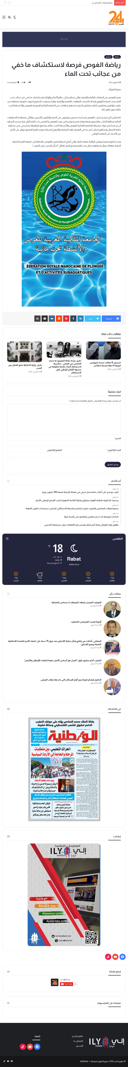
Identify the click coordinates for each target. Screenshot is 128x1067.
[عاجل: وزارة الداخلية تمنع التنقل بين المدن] (24, 351)
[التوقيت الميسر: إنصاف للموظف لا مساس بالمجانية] (112, 609)
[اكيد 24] (116, 17)
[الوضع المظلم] (14, 18)
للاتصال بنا (78, 1041)
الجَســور (79, 1046)
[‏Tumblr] (73, 318)
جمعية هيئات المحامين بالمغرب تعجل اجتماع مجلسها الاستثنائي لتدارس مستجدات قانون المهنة (73, 3)
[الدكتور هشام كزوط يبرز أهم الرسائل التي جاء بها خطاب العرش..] (112, 686)
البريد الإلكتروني (113, 450)
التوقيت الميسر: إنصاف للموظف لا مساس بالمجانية (76, 602)
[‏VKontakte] (52, 318)
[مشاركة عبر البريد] (45, 318)
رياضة (117, 57)
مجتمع (108, 57)
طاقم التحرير (77, 1036)
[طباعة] (37, 318)
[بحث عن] (9, 18)
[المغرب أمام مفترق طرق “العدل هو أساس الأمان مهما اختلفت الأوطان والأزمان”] (112, 667)
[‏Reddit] (59, 318)
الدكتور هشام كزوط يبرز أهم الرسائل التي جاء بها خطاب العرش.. (70, 679)
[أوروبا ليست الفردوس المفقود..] (112, 628)
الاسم (117, 438)
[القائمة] (3, 18)
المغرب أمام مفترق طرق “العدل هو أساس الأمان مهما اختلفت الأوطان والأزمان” (62, 660)
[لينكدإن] (80, 318)
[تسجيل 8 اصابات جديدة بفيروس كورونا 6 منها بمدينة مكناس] (103, 350)
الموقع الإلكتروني (54, 450)
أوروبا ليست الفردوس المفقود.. (85, 621)
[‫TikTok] (108, 957)
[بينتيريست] (66, 318)
